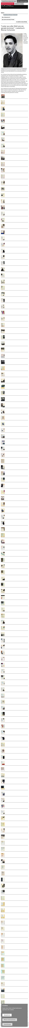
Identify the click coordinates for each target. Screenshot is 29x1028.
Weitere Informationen (10, 1019)
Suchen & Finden (23, 1)
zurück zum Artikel (22, 21)
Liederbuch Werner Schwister (10, 14)
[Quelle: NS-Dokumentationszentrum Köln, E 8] (3, 96)
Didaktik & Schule (19, 3)
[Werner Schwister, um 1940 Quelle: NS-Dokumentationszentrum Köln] (12, 50)
